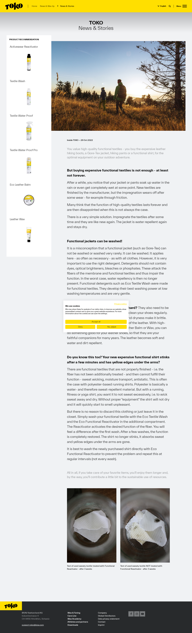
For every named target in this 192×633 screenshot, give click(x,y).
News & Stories (67, 6)
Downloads (73, 625)
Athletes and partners (78, 622)
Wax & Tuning (74, 613)
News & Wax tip (47, 6)
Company (102, 613)
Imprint (101, 625)
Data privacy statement (109, 619)
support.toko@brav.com (33, 625)
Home (34, 6)
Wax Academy (74, 619)
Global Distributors (106, 616)
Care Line (72, 616)
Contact (101, 622)
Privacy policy (120, 304)
